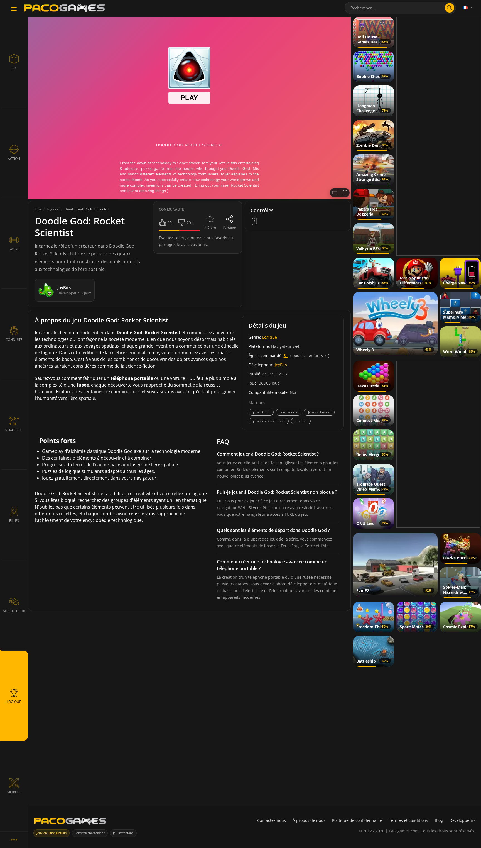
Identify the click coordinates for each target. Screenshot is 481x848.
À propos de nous (309, 820)
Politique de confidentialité (357, 820)
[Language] (468, 8)
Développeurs (462, 820)
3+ (286, 355)
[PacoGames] (70, 822)
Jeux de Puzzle (319, 412)
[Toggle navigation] (14, 9)
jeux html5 (261, 412)
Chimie (300, 421)
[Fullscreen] (344, 192)
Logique (269, 337)
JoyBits (281, 364)
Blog (439, 820)
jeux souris (288, 412)
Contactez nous (271, 820)
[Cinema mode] (334, 192)
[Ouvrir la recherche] (449, 8)
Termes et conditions (408, 820)
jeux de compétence (268, 421)
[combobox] (400, 8)
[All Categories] (14, 839)
